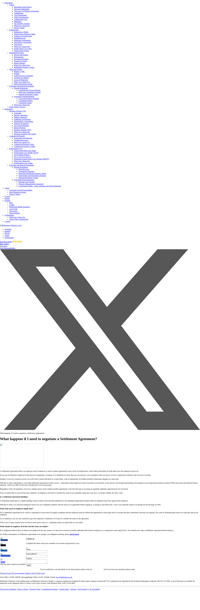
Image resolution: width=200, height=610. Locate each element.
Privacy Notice (14, 194)
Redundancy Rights (21, 32)
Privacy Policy (97, 569)
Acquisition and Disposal (23, 138)
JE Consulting (95, 589)
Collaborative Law (21, 19)
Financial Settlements (21, 9)
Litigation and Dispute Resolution (21, 86)
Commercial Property (17, 136)
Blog (11, 203)
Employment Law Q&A (23, 49)
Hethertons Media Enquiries (19, 207)
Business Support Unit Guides (25, 134)
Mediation (17, 22)
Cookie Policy (64, 589)
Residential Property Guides (24, 67)
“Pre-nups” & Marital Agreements (26, 11)
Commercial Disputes (26, 171)
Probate (16, 74)
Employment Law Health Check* (26, 153)
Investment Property (21, 59)
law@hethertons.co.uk (64, 577)
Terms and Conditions (8, 589)
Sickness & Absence (21, 124)
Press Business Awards (17, 192)
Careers (7, 196)
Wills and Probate (15, 69)
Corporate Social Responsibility (20, 190)
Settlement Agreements (22, 40)
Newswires (13, 211)
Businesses (9, 109)
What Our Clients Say (22, 26)
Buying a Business (21, 115)
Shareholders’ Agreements (23, 121)
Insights (7, 201)
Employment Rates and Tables (25, 151)
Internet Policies (20, 128)
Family (11, 5)
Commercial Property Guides (24, 146)
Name (28, 549)
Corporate (17, 113)
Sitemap (74, 589)
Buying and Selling (21, 55)
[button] (100, 244)
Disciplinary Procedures (22, 42)
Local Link (13, 209)
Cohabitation (18, 13)
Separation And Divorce (23, 7)
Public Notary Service (17, 107)
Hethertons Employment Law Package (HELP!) (31, 159)
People (7, 199)
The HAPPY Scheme (22, 24)
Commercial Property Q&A (24, 144)
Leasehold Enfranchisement (24, 97)
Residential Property (16, 53)
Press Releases (14, 213)
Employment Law (15, 149)
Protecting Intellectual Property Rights (32, 174)
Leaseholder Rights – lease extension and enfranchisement (40, 186)
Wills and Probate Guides (23, 84)
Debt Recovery (24, 169)
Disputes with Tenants (27, 182)
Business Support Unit (17, 111)
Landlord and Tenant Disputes (30, 90)
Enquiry (29, 558)
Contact (7, 221)
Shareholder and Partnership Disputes (32, 176)
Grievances (18, 44)
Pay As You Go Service (22, 157)
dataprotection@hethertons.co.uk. (147, 569)
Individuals (9, 3)
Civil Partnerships (20, 15)
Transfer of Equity (20, 61)
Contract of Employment (23, 36)
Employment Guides (21, 51)
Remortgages (18, 57)
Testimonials (9, 215)
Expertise (8, 229)
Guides (11, 205)
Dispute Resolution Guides (28, 94)
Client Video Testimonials (18, 219)
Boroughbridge (9, 248)
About (7, 188)
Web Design (82, 589)
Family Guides (19, 28)
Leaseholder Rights (26, 101)
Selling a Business (20, 117)
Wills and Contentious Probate (30, 92)
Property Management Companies (31, 184)
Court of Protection (21, 80)
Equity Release (19, 63)
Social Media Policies (22, 155)
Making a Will (20, 72)
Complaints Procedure (49, 589)
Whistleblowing (19, 38)
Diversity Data (35, 589)
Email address (31, 554)
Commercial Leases (21, 140)
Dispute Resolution (21, 88)
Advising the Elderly (21, 78)
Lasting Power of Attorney (23, 76)
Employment (14, 30)
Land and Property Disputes (29, 99)
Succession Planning (21, 126)
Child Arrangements (21, 17)
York (2, 248)
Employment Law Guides (23, 163)
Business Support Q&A (22, 130)
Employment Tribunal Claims (24, 34)
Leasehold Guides (25, 103)
